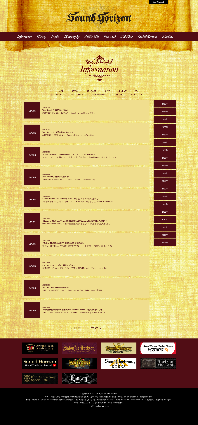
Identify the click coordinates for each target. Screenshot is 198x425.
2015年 (165, 189)
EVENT (122, 91)
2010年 (165, 227)
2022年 (165, 135)
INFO (75, 91)
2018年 (165, 166)
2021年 (165, 142)
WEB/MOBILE (99, 95)
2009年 (165, 235)
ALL (61, 91)
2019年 (165, 158)
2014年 (165, 196)
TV (136, 91)
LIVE (107, 91)
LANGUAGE (158, 2)
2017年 (165, 173)
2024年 (165, 119)
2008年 (165, 243)
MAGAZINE (77, 95)
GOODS (118, 95)
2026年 (165, 104)
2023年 (165, 127)
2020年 (165, 150)
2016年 (165, 181)
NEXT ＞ (96, 328)
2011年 (165, 219)
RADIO (58, 95)
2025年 (165, 112)
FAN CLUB (136, 95)
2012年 (165, 212)
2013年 (165, 204)
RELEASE (91, 91)
